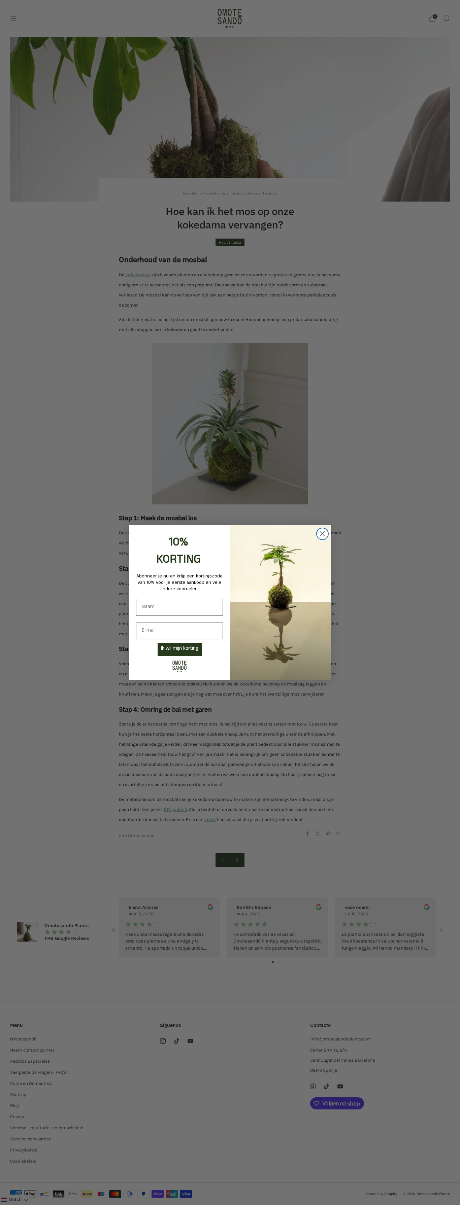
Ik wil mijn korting (179, 649)
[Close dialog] (322, 534)
